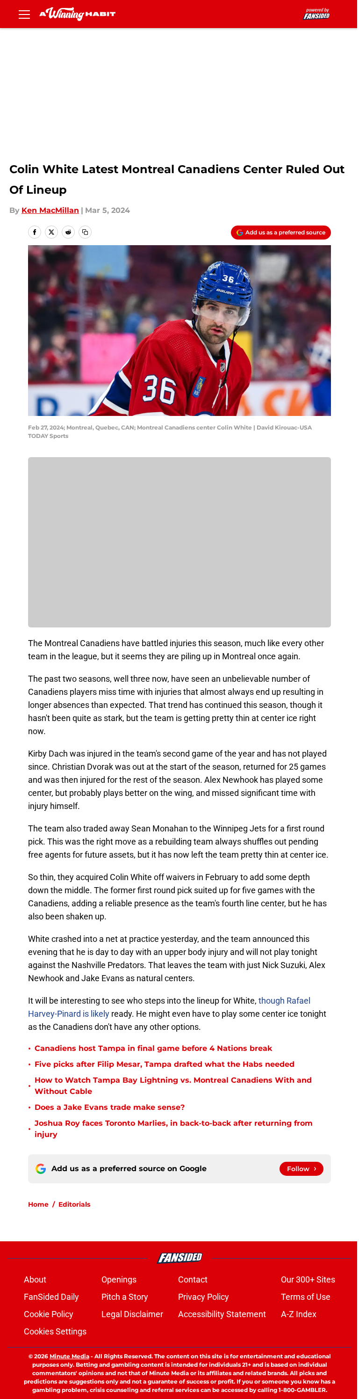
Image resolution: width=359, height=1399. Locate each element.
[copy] (85, 232)
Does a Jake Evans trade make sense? (110, 1107)
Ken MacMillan (50, 210)
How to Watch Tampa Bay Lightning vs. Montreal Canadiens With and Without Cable (173, 1086)
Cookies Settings (55, 1331)
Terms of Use (305, 1297)
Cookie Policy (48, 1314)
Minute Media (69, 1356)
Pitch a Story (124, 1297)
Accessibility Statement (222, 1314)
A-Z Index (298, 1314)
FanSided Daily (51, 1297)
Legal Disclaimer (132, 1314)
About (35, 1279)
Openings (118, 1279)
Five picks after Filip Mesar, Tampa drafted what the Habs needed (164, 1064)
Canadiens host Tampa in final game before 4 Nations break (153, 1048)
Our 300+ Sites (308, 1279)
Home (38, 1204)
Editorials (74, 1204)
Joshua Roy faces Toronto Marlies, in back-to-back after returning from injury (174, 1129)
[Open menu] (24, 14)
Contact (193, 1279)
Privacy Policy (203, 1297)
